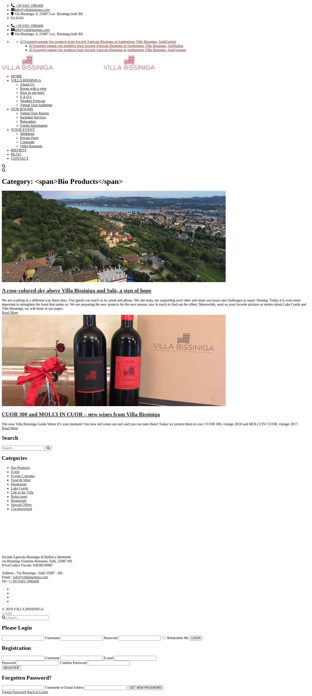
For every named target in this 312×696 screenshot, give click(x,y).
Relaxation (28, 121)
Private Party (29, 138)
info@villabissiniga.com (32, 10)
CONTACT (20, 158)
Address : (9, 573)
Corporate (27, 142)
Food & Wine (21, 480)
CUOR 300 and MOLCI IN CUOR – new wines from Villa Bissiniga (81, 414)
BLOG (16, 154)
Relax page (19, 496)
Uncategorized (21, 509)
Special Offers (21, 505)
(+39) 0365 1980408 (24, 581)
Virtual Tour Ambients (36, 105)
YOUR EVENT (23, 130)
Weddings (27, 134)
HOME (16, 76)
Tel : (5, 581)
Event (15, 472)
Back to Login (37, 692)
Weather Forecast (32, 101)
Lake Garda (19, 488)
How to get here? (32, 93)
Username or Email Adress (64, 687)
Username (52, 638)
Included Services (33, 117)
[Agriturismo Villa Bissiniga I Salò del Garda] (27, 68)
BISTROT (18, 150)
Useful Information (34, 125)
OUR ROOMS (22, 109)
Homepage (19, 484)
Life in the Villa (22, 492)
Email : (7, 577)
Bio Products (20, 468)
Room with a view (33, 88)
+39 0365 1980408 (29, 6)
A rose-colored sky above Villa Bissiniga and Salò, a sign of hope (76, 291)
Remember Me (177, 638)
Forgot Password (14, 692)
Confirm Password (73, 663)
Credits (7, 613)
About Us (27, 84)
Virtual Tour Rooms (34, 113)
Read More (10, 313)
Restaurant (18, 501)
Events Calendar (23, 476)
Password (111, 638)
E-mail (108, 658)
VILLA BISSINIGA (26, 80)
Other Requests (31, 146)
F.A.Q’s (26, 97)
